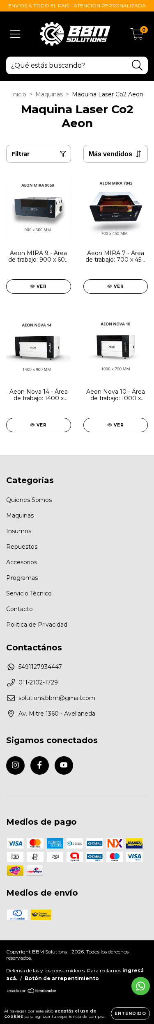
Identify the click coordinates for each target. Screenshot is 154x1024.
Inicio (18, 94)
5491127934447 (40, 667)
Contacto (19, 609)
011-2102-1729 (38, 682)
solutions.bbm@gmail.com (56, 698)
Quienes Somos (29, 500)
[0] (137, 36)
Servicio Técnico (29, 593)
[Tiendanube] (31, 992)
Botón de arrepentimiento (62, 978)
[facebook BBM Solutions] (39, 765)
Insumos (18, 531)
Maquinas (49, 94)
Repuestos (21, 546)
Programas (22, 578)
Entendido (130, 1013)
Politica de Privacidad (36, 624)
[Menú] (15, 34)
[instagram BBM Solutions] (15, 765)
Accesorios (21, 562)
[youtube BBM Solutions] (64, 765)
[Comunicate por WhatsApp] (140, 986)
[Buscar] (137, 65)
